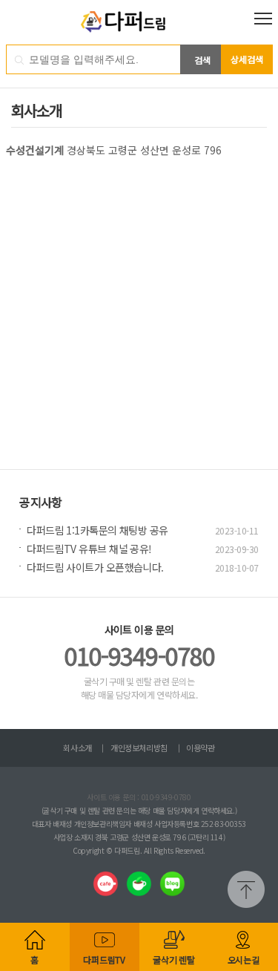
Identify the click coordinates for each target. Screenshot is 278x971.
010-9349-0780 (139, 655)
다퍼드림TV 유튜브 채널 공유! (89, 548)
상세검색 (247, 59)
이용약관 (200, 747)
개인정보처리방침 (138, 747)
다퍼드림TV (104, 959)
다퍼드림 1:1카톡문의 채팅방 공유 (97, 530)
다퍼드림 (139, 22)
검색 (202, 59)
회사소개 (77, 747)
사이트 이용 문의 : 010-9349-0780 (139, 796)
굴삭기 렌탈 (174, 959)
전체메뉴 (263, 18)
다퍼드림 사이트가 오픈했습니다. (95, 567)
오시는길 (243, 959)
